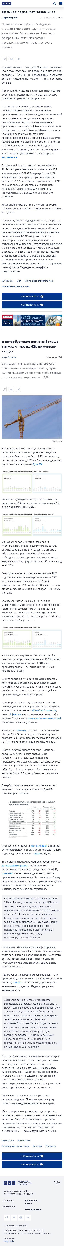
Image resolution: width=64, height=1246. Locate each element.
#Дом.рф (37, 1146)
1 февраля (15, 714)
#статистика (24, 1140)
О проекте (9, 1206)
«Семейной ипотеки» (44, 710)
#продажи (50, 1146)
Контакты (8, 1201)
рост (37, 853)
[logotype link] (9, 3)
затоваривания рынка (14, 865)
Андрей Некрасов (9, 17)
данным (21, 730)
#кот (19, 280)
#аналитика (8, 1140)
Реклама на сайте (31, 1202)
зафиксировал (39, 845)
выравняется (9, 157)
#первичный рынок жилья (15, 286)
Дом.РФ (37, 464)
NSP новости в (30, 296)
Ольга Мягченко (9, 357)
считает (17, 982)
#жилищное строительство (39, 280)
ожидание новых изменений (44, 718)
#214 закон (7, 280)
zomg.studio (9, 1241)
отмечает (7, 873)
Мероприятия (33, 1209)
